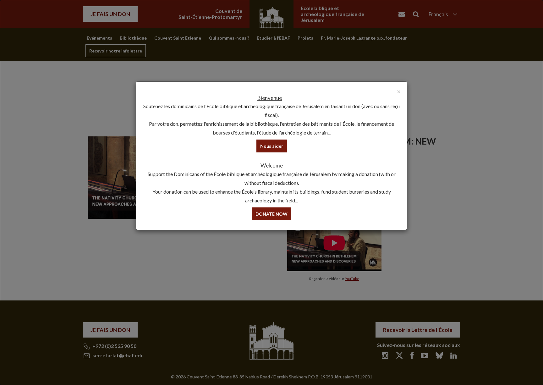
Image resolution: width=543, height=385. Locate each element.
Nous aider (271, 146)
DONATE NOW (271, 214)
